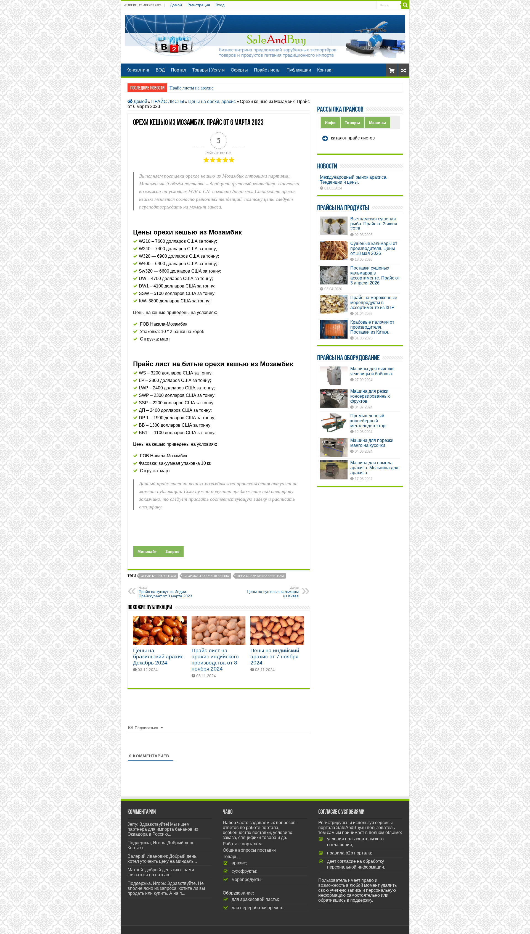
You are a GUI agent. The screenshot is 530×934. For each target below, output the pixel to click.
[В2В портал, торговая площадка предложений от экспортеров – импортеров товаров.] (265, 35)
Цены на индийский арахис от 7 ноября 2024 (274, 657)
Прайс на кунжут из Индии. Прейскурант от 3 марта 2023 (165, 592)
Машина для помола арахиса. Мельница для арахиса (374, 467)
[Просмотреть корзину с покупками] (392, 70)
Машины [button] (377, 122)
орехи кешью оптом (158, 575)
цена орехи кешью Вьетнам (260, 575)
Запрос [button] (172, 551)
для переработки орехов (257, 907)
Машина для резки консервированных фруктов (370, 396)
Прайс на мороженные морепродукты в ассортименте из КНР (373, 302)
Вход (220, 5)
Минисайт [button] (147, 551)
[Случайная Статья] (403, 70)
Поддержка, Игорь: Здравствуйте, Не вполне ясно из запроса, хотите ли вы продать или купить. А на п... (166, 888)
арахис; (239, 863)
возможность (331, 885)
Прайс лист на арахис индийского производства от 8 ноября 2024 (215, 660)
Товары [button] (352, 122)
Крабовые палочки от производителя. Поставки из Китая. (372, 327)
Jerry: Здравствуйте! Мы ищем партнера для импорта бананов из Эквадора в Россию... (163, 829)
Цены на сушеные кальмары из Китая (273, 592)
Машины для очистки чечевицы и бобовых (372, 371)
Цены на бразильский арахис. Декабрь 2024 (159, 657)
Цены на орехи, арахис (212, 101)
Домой (176, 5)
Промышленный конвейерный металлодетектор (367, 420)
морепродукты (246, 879)
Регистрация (198, 5)
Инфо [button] (330, 122)
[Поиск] (405, 5)
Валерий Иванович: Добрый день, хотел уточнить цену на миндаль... (162, 859)
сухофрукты (244, 871)
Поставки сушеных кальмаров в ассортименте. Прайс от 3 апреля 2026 (375, 275)
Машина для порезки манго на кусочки (371, 443)
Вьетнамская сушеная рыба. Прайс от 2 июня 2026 (373, 224)
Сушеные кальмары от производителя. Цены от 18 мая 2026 (373, 248)
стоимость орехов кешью (206, 575)
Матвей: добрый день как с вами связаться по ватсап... (161, 872)
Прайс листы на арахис (191, 88)
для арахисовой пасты (255, 899)
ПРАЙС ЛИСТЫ (167, 101)
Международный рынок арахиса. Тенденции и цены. (353, 179)
